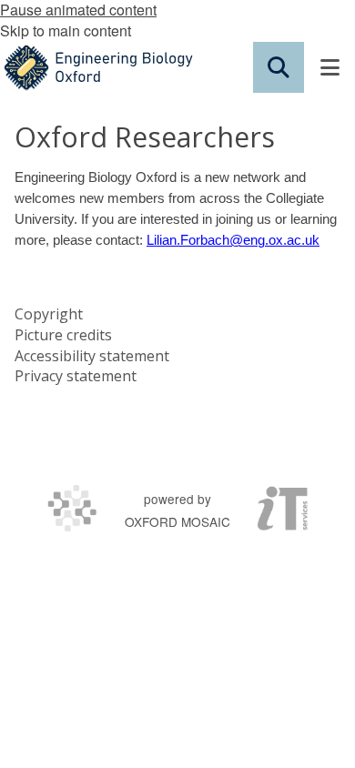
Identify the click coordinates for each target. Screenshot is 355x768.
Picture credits (63, 335)
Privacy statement (76, 376)
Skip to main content (65, 30)
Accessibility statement (92, 356)
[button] (278, 67)
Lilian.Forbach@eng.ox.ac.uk (233, 240)
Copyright (49, 314)
